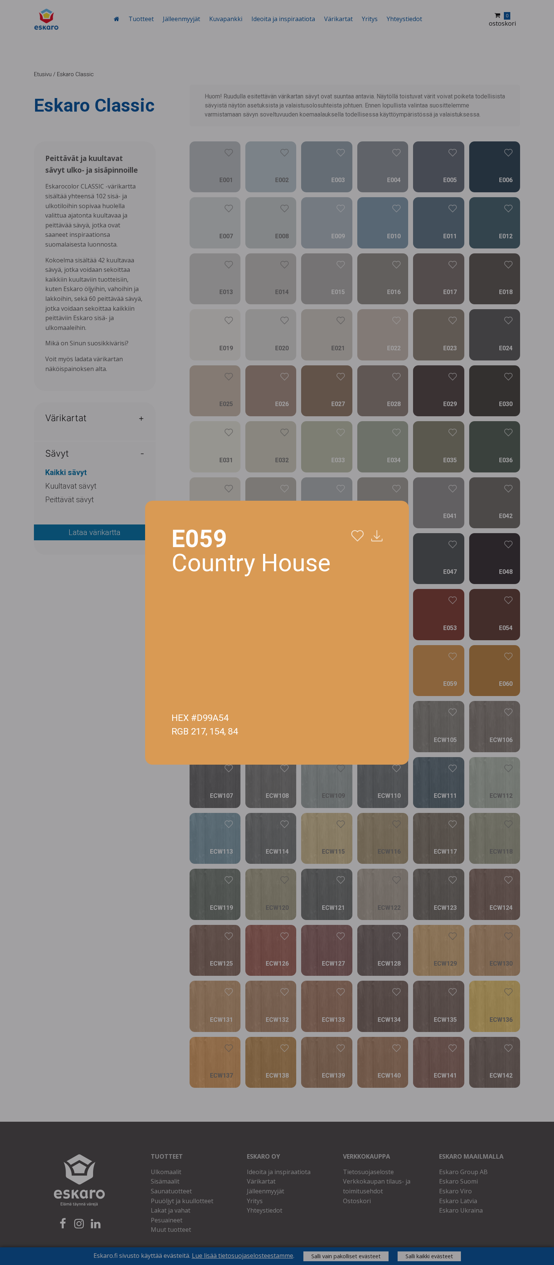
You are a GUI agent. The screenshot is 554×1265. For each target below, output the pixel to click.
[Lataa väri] (377, 536)
